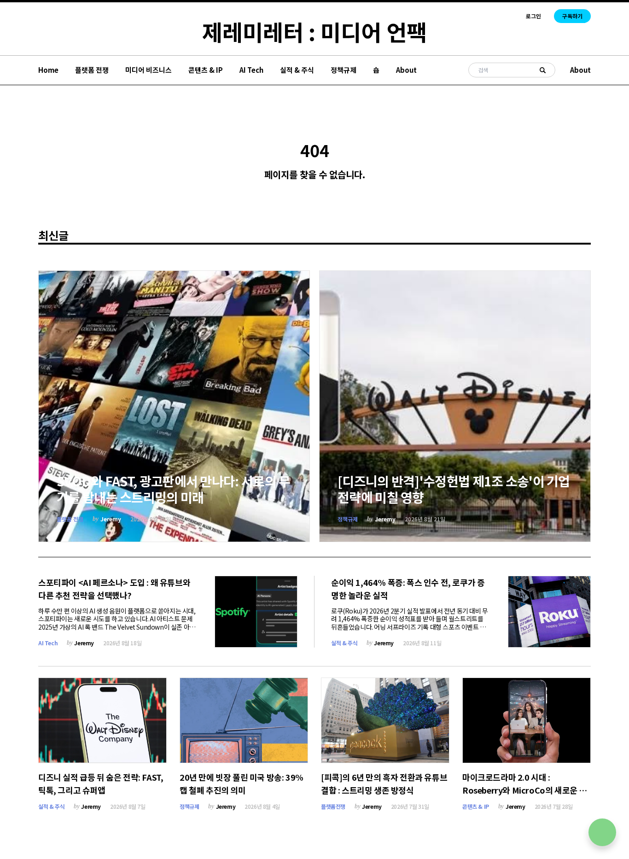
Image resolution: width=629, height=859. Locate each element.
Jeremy (110, 519)
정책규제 (343, 70)
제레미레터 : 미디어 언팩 (314, 31)
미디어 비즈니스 (148, 70)
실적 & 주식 (297, 70)
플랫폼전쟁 (333, 806)
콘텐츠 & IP (205, 70)
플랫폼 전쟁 (92, 70)
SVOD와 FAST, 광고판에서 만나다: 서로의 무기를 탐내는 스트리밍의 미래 (173, 489)
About (406, 70)
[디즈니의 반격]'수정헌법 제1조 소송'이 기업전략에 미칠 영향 (454, 489)
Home (48, 70)
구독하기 (572, 16)
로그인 (533, 16)
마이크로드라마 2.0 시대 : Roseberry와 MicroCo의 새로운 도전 (524, 790)
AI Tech (251, 70)
